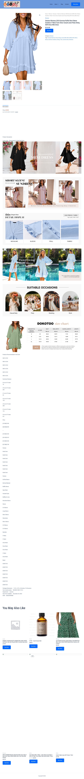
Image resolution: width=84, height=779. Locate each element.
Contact (67, 4)
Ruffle (70, 37)
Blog (62, 4)
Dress (57, 37)
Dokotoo (53, 37)
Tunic (61, 39)
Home (51, 4)
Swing (58, 39)
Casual (49, 37)
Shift (73, 37)
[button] (58, 4)
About (56, 4)
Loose (62, 37)
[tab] (5, 106)
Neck (68, 37)
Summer (50, 39)
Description (5, 106)
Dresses (55, 13)
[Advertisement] (42, 127)
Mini (65, 37)
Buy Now (49, 30)
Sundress (55, 39)
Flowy (59, 37)
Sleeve (46, 39)
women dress (66, 39)
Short (76, 37)
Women (50, 13)
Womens (71, 39)
